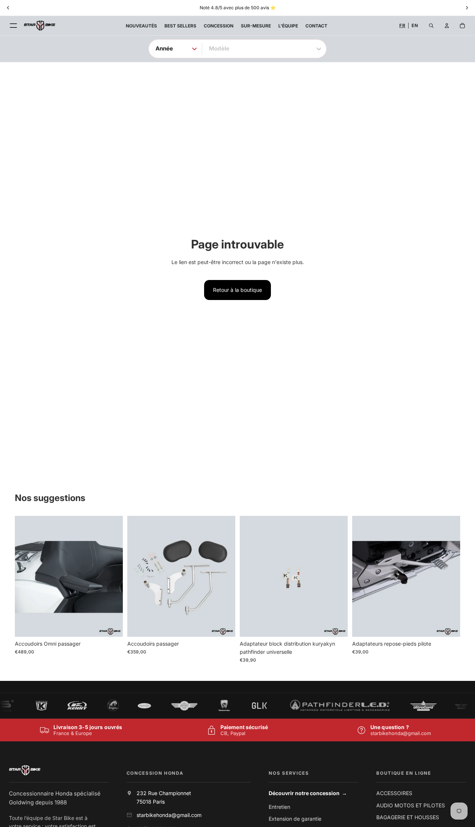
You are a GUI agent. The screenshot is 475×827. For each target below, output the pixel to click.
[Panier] (462, 25)
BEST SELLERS (180, 26)
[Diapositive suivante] (112, 576)
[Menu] (13, 26)
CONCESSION (218, 26)
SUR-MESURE (256, 26)
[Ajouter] (111, 625)
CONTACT (316, 26)
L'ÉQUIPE (288, 26)
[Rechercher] (431, 25)
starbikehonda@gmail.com (400, 733)
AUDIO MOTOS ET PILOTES (410, 805)
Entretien (279, 807)
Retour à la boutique (237, 290)
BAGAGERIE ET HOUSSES (407, 817)
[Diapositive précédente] (26, 576)
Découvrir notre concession (308, 793)
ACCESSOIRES (394, 793)
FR (402, 25)
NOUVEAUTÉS (141, 26)
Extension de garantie (295, 819)
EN (415, 25)
